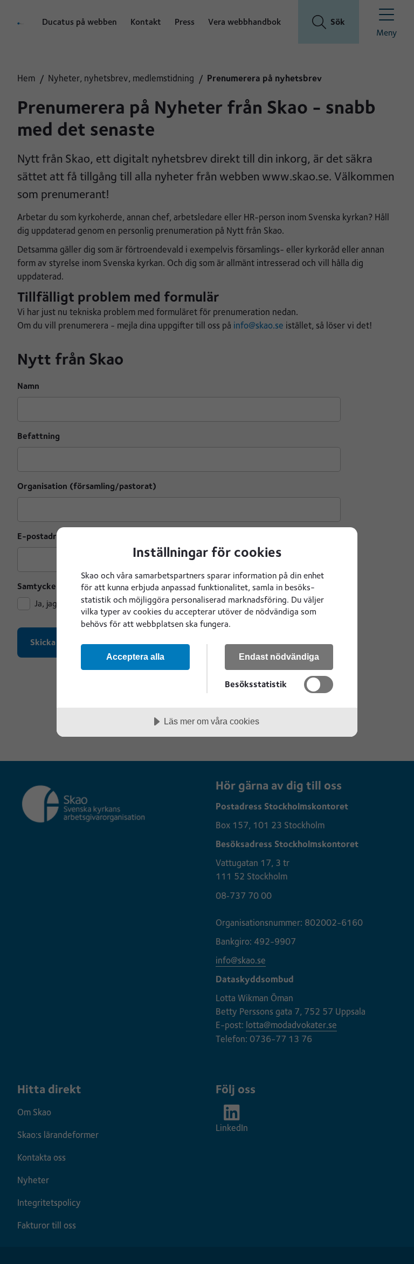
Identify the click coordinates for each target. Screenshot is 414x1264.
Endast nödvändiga (279, 656)
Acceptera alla (135, 656)
